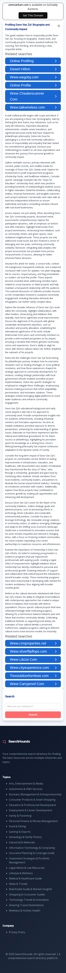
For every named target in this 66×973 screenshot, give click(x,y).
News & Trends (18, 884)
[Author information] (59, 26)
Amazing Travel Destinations (26, 905)
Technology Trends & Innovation (29, 899)
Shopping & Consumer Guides (27, 894)
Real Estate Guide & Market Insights (30, 889)
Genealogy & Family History (25, 837)
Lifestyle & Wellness (21, 873)
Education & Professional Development (32, 805)
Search (33, 714)
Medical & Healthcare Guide (25, 878)
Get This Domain (33, 15)
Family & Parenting (20, 815)
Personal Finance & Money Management (33, 821)
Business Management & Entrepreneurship (35, 794)
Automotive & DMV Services (25, 789)
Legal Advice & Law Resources (27, 868)
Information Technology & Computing (32, 848)
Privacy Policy (17, 932)
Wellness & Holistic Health (24, 910)
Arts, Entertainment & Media (26, 783)
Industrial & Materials (22, 842)
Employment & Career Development (30, 810)
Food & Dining (17, 826)
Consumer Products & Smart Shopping (32, 799)
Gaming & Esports (20, 831)
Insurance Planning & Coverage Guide (31, 853)
